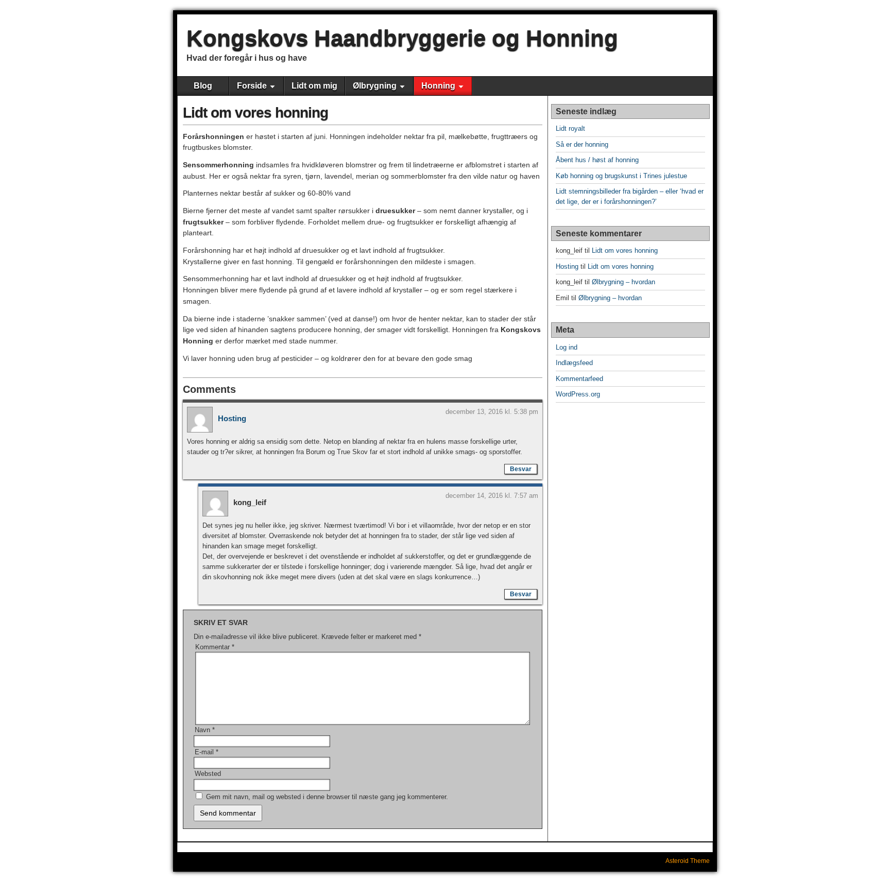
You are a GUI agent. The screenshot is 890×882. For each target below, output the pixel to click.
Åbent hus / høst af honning (597, 160)
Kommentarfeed (579, 379)
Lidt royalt (570, 128)
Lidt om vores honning (255, 112)
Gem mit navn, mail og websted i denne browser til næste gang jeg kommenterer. (327, 797)
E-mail (206, 752)
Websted (208, 773)
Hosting (232, 418)
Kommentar (214, 647)
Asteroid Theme (687, 860)
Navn (205, 730)
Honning (438, 85)
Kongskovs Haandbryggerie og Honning (402, 37)
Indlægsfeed (574, 363)
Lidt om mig (314, 85)
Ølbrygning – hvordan (623, 282)
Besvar (521, 469)
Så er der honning (582, 144)
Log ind (566, 347)
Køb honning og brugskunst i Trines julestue (621, 176)
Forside (252, 85)
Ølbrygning (375, 85)
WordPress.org (578, 394)
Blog (203, 85)
